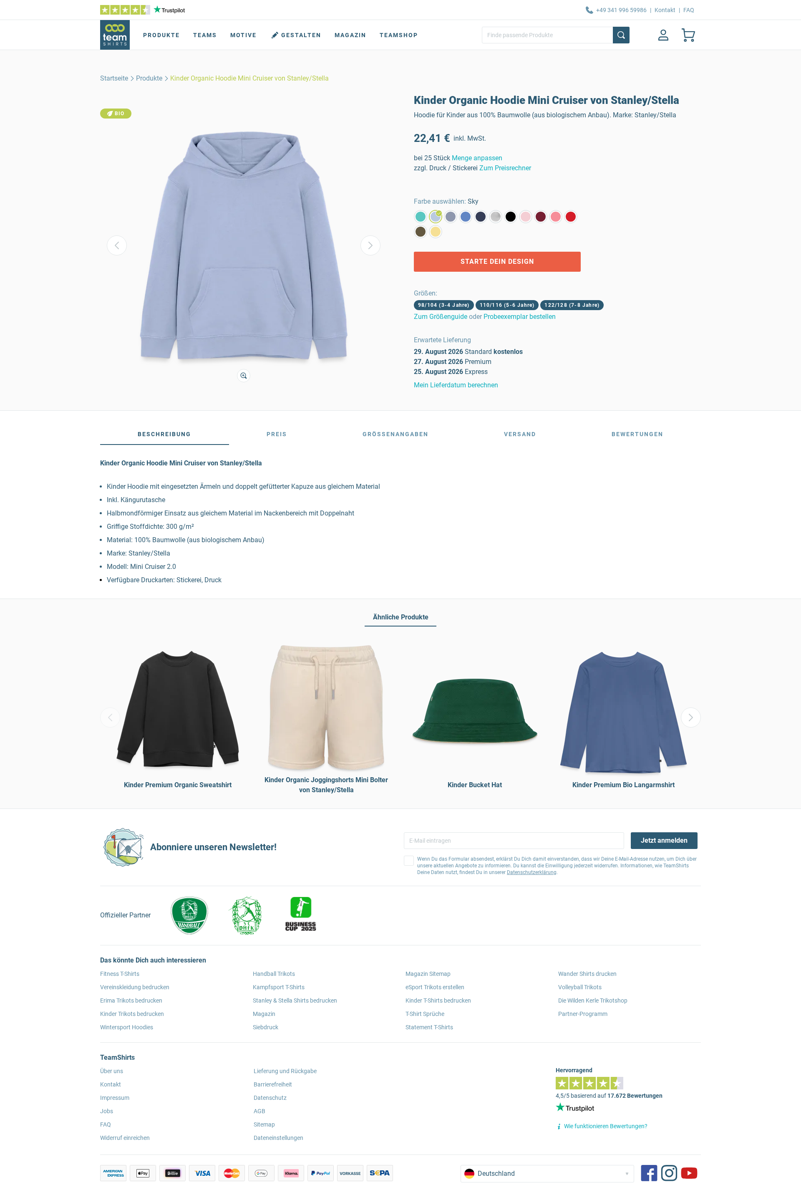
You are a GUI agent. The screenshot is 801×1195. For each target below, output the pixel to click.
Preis (277, 434)
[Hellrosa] (525, 216)
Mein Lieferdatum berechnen (456, 385)
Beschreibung (164, 434)
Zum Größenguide (440, 317)
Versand (520, 434)
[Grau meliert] (495, 216)
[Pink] (555, 216)
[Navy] (480, 216)
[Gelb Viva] (435, 231)
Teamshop (399, 35)
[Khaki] (420, 231)
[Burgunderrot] (540, 216)
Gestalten (301, 35)
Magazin (350, 35)
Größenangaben (395, 434)
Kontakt (665, 10)
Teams (205, 35)
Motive (243, 35)
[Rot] (570, 216)
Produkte (161, 35)
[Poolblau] (420, 216)
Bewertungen (637, 434)
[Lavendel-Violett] (450, 216)
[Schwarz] (510, 216)
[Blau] (465, 216)
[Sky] (435, 216)
